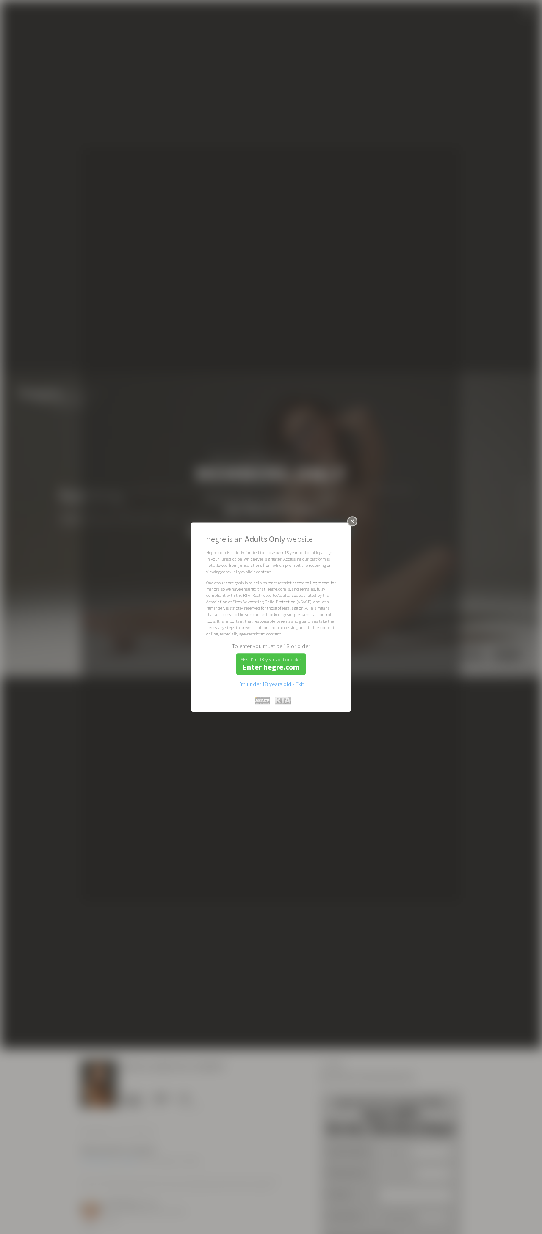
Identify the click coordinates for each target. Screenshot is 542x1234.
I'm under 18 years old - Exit (271, 684)
